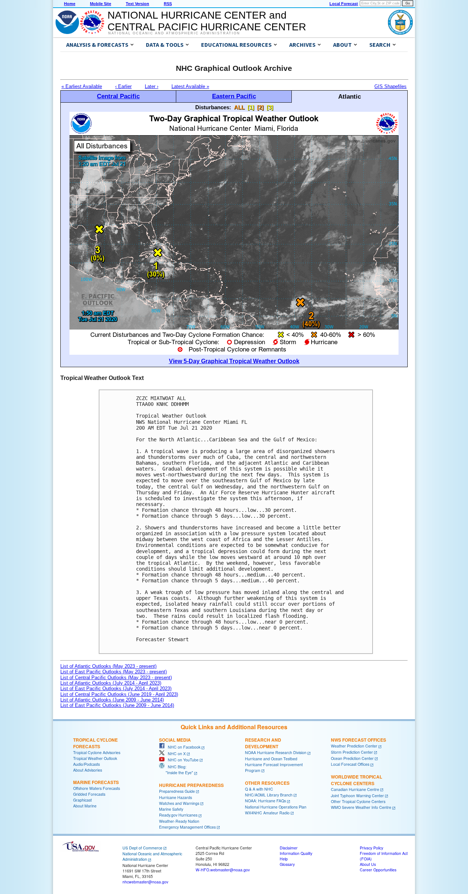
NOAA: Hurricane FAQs (265, 800)
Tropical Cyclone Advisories (96, 752)
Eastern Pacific (234, 96)
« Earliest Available (81, 86)
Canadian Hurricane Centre (355, 789)
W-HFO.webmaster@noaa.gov (223, 869)
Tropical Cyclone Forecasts (95, 743)
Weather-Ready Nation (179, 821)
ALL (239, 107)
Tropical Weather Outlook (95, 758)
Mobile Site (100, 3)
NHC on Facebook (182, 747)
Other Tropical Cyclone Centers (358, 801)
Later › (151, 86)
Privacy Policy (371, 848)
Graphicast (82, 800)
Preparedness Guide (177, 791)
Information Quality (296, 853)
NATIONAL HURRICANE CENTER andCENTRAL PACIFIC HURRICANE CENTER (206, 21)
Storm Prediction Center (352, 752)
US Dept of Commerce (142, 848)
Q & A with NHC (259, 789)
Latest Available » (190, 86)
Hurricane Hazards (175, 797)
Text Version (137, 3)
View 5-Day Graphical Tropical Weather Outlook (234, 361)
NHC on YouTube (182, 759)
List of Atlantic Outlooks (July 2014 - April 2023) (110, 683)
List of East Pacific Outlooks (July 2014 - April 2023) (115, 688)
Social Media (175, 740)
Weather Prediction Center (354, 746)
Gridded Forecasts (89, 794)
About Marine (85, 806)
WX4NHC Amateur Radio (267, 812)
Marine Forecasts (96, 782)
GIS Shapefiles (390, 86)
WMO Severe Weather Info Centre (361, 807)
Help (284, 858)
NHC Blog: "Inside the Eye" (176, 769)
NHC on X (175, 753)
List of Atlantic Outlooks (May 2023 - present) (108, 666)
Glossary (287, 864)
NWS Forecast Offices (358, 740)
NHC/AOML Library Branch (268, 795)
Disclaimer (289, 848)
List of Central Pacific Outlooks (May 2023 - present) (116, 677)
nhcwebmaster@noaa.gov (145, 882)
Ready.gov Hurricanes (178, 815)
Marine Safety (171, 809)
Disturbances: (213, 107)
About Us (368, 864)
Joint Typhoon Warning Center (357, 795)
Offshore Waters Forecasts (96, 788)
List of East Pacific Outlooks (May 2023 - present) (113, 671)
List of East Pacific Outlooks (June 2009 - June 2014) (117, 705)
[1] (251, 107)
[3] (270, 107)
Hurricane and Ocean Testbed (271, 758)
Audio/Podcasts (86, 764)
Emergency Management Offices (187, 827)
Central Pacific (118, 96)
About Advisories (87, 770)
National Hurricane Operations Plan (275, 807)
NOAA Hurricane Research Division (275, 752)
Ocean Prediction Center (352, 758)
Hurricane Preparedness (191, 785)
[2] (260, 107)
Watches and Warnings (179, 803)
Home (69, 3)
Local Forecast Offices (350, 764)
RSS (168, 3)
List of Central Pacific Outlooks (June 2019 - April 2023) (119, 694)
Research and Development (263, 743)
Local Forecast (343, 3)
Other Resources (267, 783)
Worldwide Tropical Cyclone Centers (356, 780)
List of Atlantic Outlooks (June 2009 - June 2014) (112, 700)
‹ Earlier (123, 86)
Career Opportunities (378, 869)
